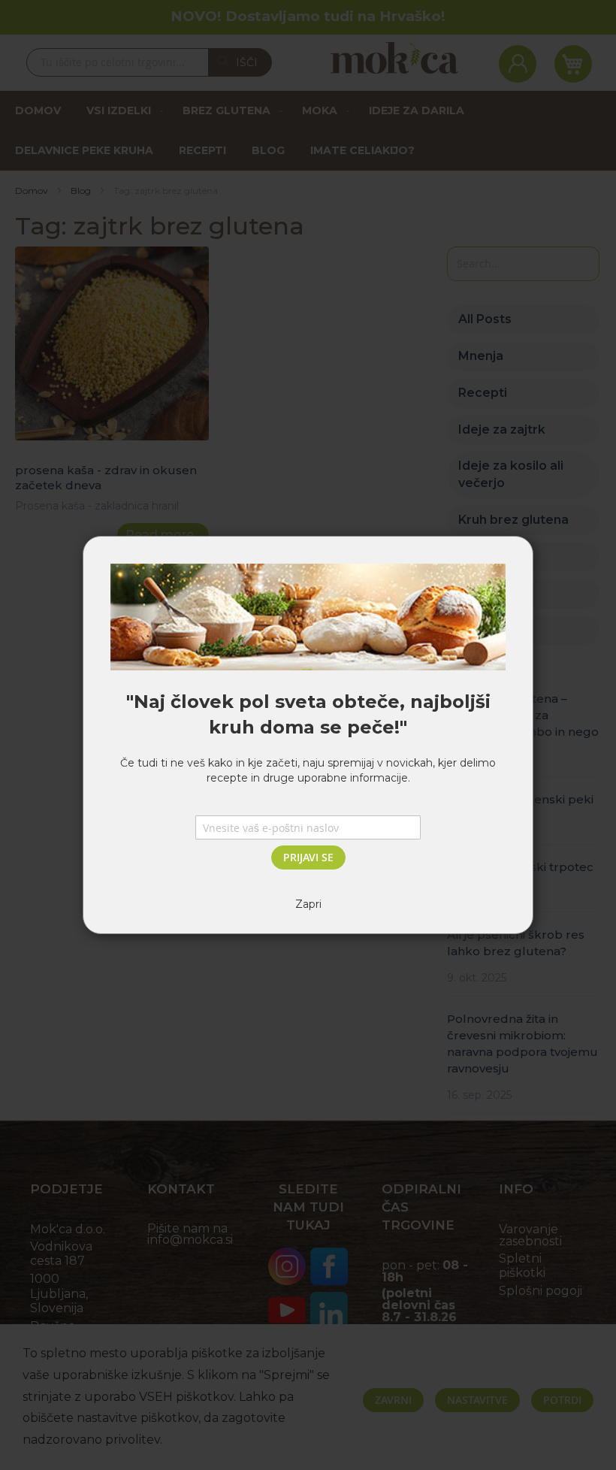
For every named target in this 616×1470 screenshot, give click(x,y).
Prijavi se (308, 857)
